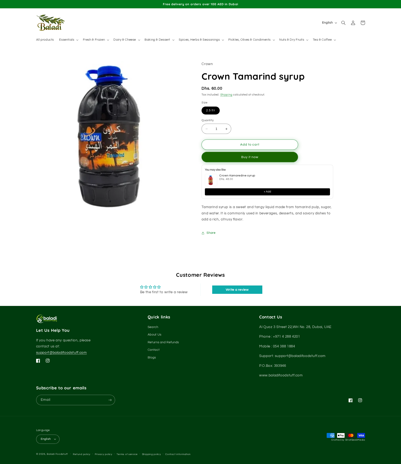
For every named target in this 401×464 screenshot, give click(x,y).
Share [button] (211, 232)
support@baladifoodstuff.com (61, 353)
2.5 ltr (210, 110)
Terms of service (127, 454)
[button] (68, 39)
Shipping (226, 94)
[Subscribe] (110, 400)
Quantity (208, 120)
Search (153, 327)
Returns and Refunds (163, 342)
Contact (154, 349)
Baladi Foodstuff (57, 454)
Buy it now (250, 157)
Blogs (152, 357)
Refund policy (81, 454)
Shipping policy (151, 454)
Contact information (178, 454)
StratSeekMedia (355, 440)
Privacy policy (103, 454)
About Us (154, 334)
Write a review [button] (237, 289)
